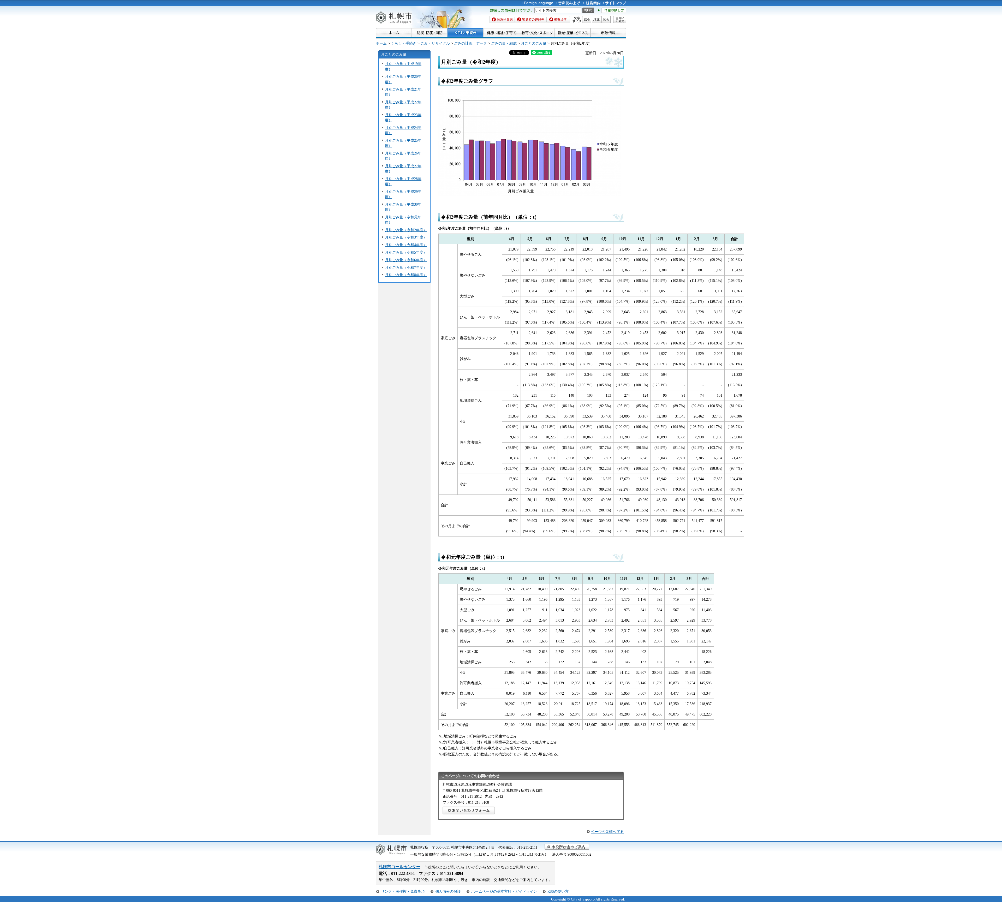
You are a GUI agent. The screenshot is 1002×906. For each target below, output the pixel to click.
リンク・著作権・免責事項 (403, 891)
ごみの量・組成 (504, 43)
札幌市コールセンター (399, 867)
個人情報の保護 (448, 891)
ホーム (381, 43)
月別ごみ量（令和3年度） (406, 237)
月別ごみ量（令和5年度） (406, 252)
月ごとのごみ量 (533, 43)
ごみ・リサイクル (435, 43)
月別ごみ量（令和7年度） (406, 267)
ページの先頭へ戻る (607, 832)
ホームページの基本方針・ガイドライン (504, 891)
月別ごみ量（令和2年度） (406, 230)
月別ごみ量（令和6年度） (406, 260)
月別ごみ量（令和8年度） (406, 275)
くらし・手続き (403, 43)
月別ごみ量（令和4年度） (406, 245)
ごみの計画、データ (470, 43)
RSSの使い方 (558, 891)
